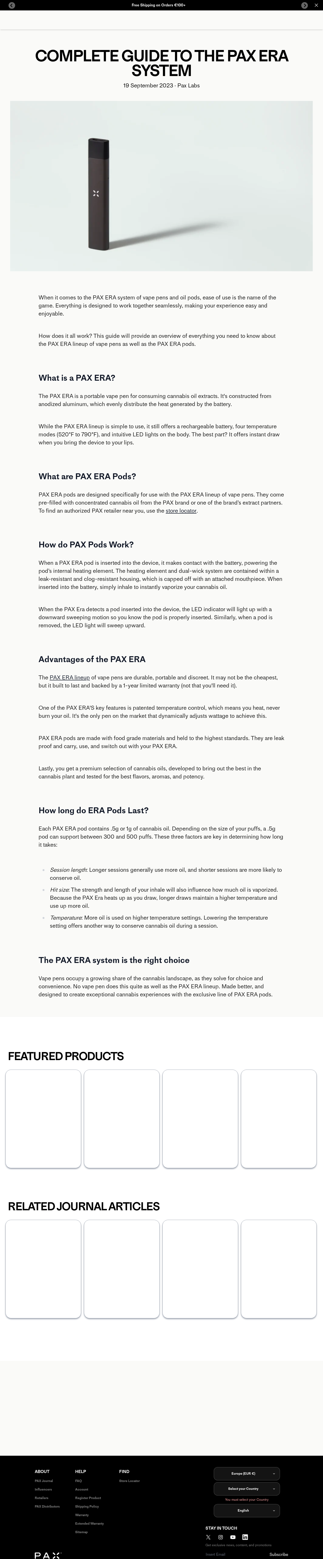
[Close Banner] (316, 5)
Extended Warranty (89, 1524)
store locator (181, 510)
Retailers (41, 1498)
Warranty (82, 1515)
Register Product (88, 1498)
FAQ (78, 1481)
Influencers (43, 1489)
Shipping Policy (87, 1507)
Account (81, 1489)
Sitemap (81, 1532)
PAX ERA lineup (70, 677)
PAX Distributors (47, 1507)
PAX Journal (44, 1481)
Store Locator (129, 1481)
